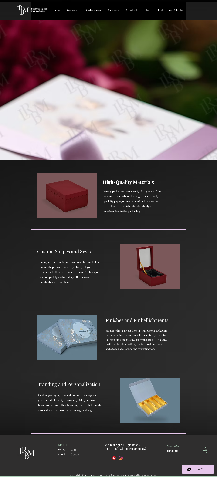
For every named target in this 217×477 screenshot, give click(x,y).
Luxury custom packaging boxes (58, 262)
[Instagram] (121, 458)
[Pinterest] (114, 458)
